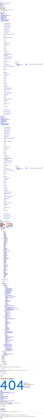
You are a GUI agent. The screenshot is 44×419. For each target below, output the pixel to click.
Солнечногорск (6, 266)
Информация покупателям (4, 396)
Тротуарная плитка (8, 312)
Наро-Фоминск (6, 255)
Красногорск (6, 249)
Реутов (5, 263)
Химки (5, 269)
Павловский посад (6, 258)
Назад (5, 231)
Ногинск (5, 256)
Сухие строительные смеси (9, 347)
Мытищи (5, 254)
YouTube (4, 373)
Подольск (5, 259)
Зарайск (5, 244)
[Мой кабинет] (0, 220)
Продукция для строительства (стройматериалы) (7, 400)
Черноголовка (6, 270)
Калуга (5, 275)
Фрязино (5, 268)
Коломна (5, 234)
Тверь (4, 277)
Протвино (5, 260)
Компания (1, 390)
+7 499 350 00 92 (2, 7)
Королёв (5, 247)
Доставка (1, 395)
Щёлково (5, 272)
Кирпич (7, 287)
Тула (4, 278)
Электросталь (6, 274)
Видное (5, 236)
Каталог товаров (6, 285)
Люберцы (5, 253)
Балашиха (5, 235)
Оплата (1, 394)
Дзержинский (6, 239)
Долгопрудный (6, 240)
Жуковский (5, 243)
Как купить (2, 393)
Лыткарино (5, 252)
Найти (1, 418)
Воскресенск (6, 238)
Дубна (5, 242)
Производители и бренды (4, 398)
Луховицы (5, 251)
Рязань (5, 233)
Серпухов (5, 265)
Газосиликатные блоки (9, 295)
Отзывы (1, 391)
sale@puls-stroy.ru (2, 12)
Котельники (5, 248)
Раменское (5, 262)
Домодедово (5, 241)
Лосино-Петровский (7, 250)
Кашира (5, 246)
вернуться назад (27, 387)
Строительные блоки (9, 331)
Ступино (5, 267)
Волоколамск (6, 237)
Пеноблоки (7, 335)
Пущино (5, 261)
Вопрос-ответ (2, 397)
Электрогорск (6, 273)
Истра (5, 245)
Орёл (4, 276)
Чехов (5, 271)
